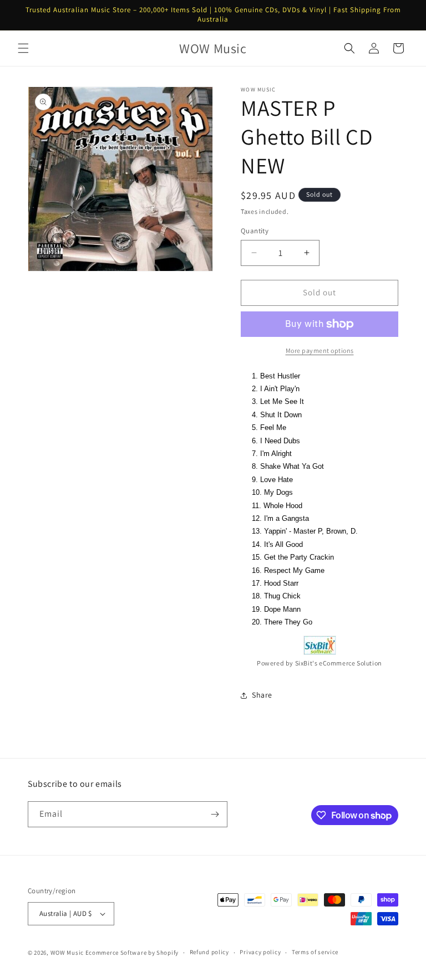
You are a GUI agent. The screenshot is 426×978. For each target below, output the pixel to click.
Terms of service (315, 952)
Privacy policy (260, 952)
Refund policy (209, 952)
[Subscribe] (214, 814)
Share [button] (262, 695)
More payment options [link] (320, 350)
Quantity (254, 230)
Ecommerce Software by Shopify (132, 952)
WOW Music (67, 952)
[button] (23, 48)
